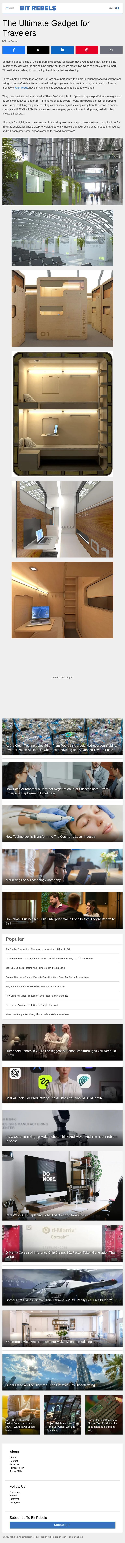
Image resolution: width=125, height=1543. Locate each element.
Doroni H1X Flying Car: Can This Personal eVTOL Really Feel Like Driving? (59, 1300)
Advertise (14, 1464)
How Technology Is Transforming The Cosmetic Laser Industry (50, 837)
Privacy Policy (17, 1468)
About (13, 1457)
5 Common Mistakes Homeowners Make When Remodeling (49, 1342)
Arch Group (21, 87)
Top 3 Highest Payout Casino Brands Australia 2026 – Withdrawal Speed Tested (20, 1425)
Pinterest (14, 1499)
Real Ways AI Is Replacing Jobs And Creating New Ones (46, 1215)
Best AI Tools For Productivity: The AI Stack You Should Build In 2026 (55, 1098)
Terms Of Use (16, 1471)
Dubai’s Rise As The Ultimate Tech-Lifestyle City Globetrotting (50, 1385)
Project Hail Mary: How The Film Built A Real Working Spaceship (62, 1427)
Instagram (15, 1502)
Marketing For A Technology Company (33, 880)
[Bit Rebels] (36, 10)
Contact (14, 1461)
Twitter (13, 1495)
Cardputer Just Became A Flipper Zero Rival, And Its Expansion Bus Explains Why (102, 1425)
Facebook (15, 1492)
